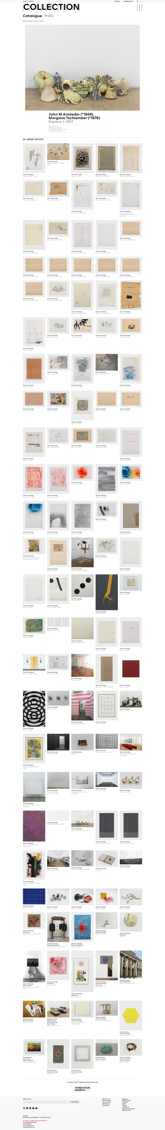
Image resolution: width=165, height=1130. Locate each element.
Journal (125, 1102)
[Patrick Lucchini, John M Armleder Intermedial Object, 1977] (107, 1008)
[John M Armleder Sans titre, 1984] (82, 585)
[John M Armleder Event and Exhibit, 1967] (107, 362)
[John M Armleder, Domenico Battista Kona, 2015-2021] (82, 927)
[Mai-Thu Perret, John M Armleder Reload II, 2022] (107, 1047)
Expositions (106, 1100)
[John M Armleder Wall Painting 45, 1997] (82, 705)
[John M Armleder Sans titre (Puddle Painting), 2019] (34, 865)
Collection (51, 7)
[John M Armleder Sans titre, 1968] (131, 552)
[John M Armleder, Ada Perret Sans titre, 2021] (58, 965)
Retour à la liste (33, 21)
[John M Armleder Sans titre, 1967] (58, 399)
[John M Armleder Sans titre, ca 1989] (58, 662)
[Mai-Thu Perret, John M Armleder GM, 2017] (82, 1054)
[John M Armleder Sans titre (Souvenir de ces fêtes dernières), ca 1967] (34, 546)
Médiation (106, 1104)
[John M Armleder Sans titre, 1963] (82, 158)
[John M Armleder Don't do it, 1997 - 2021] (131, 699)
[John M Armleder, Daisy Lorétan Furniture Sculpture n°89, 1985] (34, 966)
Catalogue (32, 16)
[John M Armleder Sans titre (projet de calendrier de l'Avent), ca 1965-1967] (131, 195)
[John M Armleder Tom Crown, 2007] (131, 780)
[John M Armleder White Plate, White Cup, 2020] (82, 858)
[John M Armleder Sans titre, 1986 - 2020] (34, 662)
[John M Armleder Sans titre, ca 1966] (58, 362)
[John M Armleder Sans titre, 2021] (131, 857)
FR (141, 1)
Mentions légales (128, 1108)
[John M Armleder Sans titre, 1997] (58, 698)
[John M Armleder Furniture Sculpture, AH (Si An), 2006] (34, 787)
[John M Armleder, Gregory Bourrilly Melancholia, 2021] (107, 920)
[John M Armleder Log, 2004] (82, 742)
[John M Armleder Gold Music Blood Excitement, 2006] (58, 780)
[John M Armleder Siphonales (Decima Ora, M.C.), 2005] (131, 742)
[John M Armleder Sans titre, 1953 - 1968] (34, 158)
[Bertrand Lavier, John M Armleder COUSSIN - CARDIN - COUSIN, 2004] (82, 1009)
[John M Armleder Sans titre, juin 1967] (58, 435)
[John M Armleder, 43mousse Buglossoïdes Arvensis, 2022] (34, 920)
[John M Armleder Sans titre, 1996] (34, 709)
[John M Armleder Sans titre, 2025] (58, 897)
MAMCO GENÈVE (28, 1)
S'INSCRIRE (74, 1102)
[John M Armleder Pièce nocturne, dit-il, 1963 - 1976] (58, 151)
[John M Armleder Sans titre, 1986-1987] (82, 628)
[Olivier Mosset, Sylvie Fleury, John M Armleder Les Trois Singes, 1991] (34, 1047)
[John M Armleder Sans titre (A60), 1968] (58, 589)
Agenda (117, 1)
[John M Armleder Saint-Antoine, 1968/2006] (82, 552)
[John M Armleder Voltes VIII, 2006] (107, 779)
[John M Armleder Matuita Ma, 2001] (58, 742)
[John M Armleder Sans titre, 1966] (34, 332)
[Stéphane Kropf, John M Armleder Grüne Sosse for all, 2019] (131, 964)
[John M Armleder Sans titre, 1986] (107, 632)
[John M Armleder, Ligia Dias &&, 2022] (131, 922)
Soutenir (105, 1105)
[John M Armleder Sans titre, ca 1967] (131, 369)
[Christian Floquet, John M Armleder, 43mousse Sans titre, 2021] (107, 965)
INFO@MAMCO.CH (29, 1127)
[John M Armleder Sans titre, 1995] (131, 669)
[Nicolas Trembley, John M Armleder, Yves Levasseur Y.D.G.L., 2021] (131, 1047)
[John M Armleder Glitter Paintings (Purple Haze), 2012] (34, 826)
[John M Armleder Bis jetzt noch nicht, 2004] (107, 741)
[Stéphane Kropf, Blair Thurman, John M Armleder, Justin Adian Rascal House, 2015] (58, 1009)
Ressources (126, 1100)
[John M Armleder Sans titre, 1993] (82, 665)
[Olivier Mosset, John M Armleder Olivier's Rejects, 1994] (131, 1015)
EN (138, 1)
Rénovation (126, 1110)
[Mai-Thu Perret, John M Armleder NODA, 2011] (58, 1054)
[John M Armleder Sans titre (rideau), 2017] (107, 825)
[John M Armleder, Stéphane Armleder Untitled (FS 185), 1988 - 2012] (58, 927)
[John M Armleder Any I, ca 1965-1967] (131, 295)
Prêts (49, 16)
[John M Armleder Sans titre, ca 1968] (107, 546)
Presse (124, 1105)
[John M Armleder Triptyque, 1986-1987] (58, 622)
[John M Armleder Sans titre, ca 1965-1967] (107, 158)
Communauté (128, 1)
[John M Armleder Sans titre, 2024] (34, 896)
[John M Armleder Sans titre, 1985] (131, 582)
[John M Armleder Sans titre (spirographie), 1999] (34, 748)
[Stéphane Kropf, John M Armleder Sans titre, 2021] (34, 1009)
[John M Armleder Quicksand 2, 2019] (58, 858)
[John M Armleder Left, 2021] (107, 858)
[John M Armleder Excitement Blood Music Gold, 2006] (82, 780)
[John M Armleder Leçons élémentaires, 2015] (58, 815)
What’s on (106, 1099)
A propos (125, 1107)
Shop (124, 1104)
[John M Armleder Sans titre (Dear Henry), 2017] (82, 818)
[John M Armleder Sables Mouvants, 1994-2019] (107, 669)
